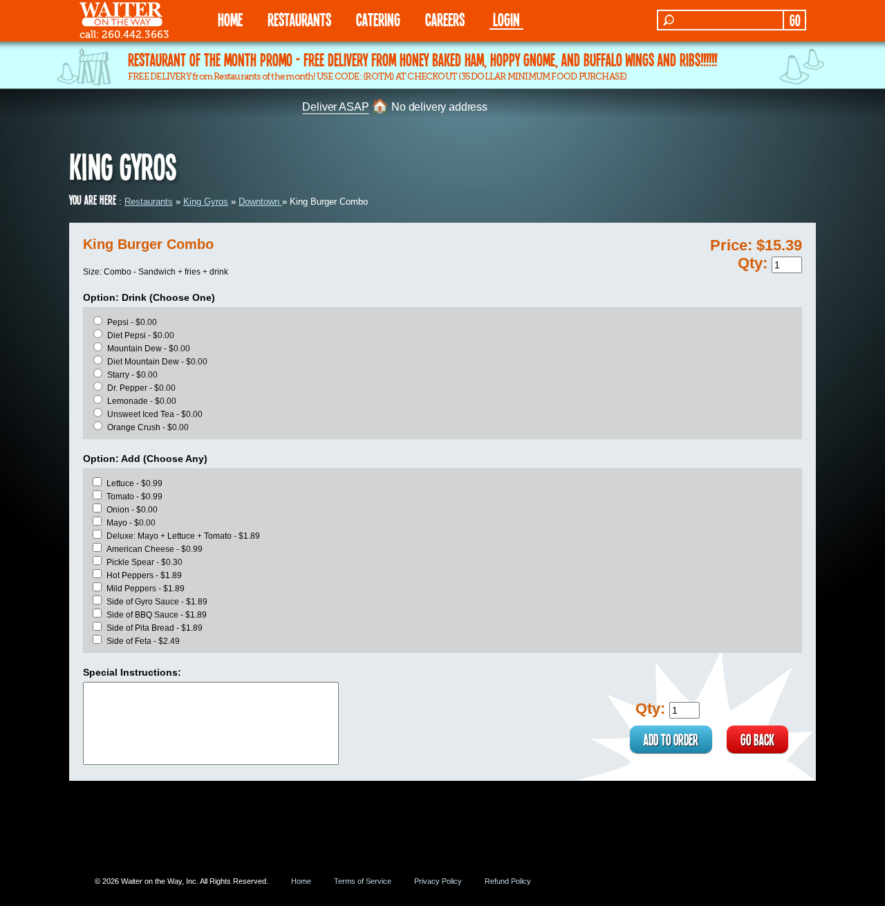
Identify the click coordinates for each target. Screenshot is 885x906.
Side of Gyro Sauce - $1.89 (156, 602)
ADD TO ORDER (671, 739)
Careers (445, 19)
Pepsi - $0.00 (132, 322)
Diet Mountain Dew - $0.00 (157, 362)
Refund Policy (508, 881)
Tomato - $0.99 (134, 496)
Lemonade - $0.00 (141, 401)
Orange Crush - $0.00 (148, 427)
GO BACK (757, 739)
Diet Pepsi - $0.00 (140, 335)
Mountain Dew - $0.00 (148, 348)
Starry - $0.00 (132, 375)
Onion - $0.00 (132, 510)
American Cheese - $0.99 (154, 549)
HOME (230, 19)
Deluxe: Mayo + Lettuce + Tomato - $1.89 (183, 536)
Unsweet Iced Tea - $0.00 (155, 414)
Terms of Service (362, 881)
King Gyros (205, 201)
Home (301, 881)
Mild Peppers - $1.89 (145, 588)
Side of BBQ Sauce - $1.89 (156, 615)
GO (795, 20)
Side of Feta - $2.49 (143, 641)
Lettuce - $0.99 (134, 483)
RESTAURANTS (299, 19)
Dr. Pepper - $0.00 (141, 388)
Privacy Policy (438, 881)
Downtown (260, 201)
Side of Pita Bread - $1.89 (154, 628)
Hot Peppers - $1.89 (144, 575)
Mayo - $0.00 (131, 523)
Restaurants (148, 201)
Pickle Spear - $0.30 (144, 562)
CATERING (378, 19)
